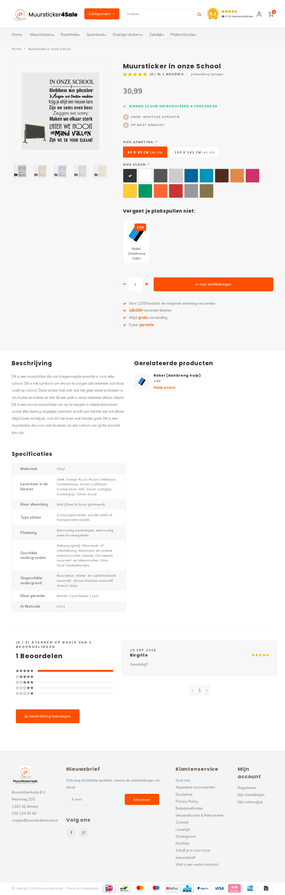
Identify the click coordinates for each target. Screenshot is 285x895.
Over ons (183, 780)
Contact (182, 822)
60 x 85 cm (145, 152)
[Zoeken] (199, 13)
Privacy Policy (187, 801)
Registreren (247, 787)
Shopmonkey (90, 888)
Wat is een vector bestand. (197, 864)
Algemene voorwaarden (195, 787)
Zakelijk (155, 34)
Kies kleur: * (136, 164)
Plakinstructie (182, 34)
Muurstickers (41, 34)
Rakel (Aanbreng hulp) (177, 375)
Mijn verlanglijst (250, 802)
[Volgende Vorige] (207, 690)
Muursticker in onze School (49, 49)
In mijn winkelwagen (213, 284)
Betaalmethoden (189, 808)
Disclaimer (184, 794)
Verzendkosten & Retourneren (200, 815)
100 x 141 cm (195, 152)
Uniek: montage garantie (155, 117)
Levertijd (183, 829)
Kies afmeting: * (140, 142)
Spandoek (95, 34)
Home (17, 34)
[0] (270, 14)
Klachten (183, 843)
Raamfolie (69, 34)
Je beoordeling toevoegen (207, 74)
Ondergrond (185, 836)
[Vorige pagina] (192, 690)
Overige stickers (127, 34)
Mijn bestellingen (251, 794)
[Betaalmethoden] (109, 888)
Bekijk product (164, 387)
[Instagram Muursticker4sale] (84, 832)
